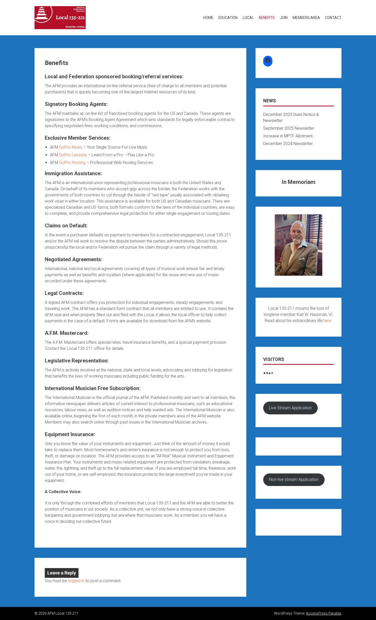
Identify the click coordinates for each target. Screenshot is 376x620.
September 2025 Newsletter (288, 128)
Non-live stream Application (293, 479)
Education (228, 18)
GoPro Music (70, 147)
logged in (76, 580)
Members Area (306, 18)
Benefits (267, 18)
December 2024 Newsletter (288, 143)
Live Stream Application (290, 407)
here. (328, 320)
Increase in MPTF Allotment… (289, 136)
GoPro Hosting (72, 162)
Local (248, 18)
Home (208, 18)
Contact (333, 18)
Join (283, 18)
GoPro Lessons (73, 154)
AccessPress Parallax (323, 613)
